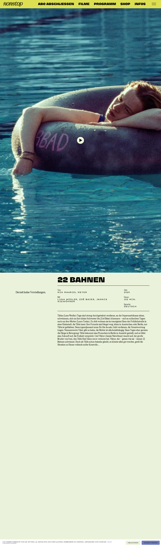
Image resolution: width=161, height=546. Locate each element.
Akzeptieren (151, 542)
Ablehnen (133, 542)
